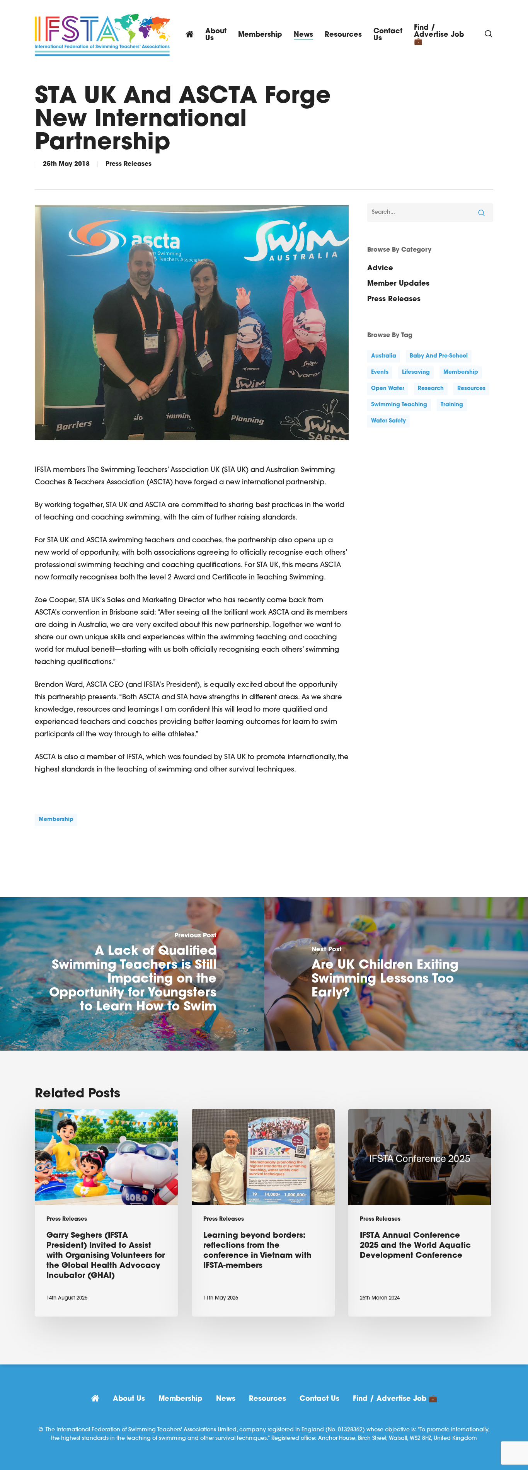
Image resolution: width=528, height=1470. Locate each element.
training (452, 405)
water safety (388, 421)
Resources (267, 1399)
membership (56, 820)
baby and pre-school (439, 356)
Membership (180, 1399)
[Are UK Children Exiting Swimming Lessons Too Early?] (396, 974)
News (225, 1399)
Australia (383, 356)
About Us (129, 1399)
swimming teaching (399, 405)
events (379, 372)
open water (387, 389)
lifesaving (416, 372)
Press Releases (129, 164)
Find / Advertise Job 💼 (395, 1399)
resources (471, 389)
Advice (380, 268)
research (431, 389)
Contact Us (319, 1399)
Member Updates (398, 284)
